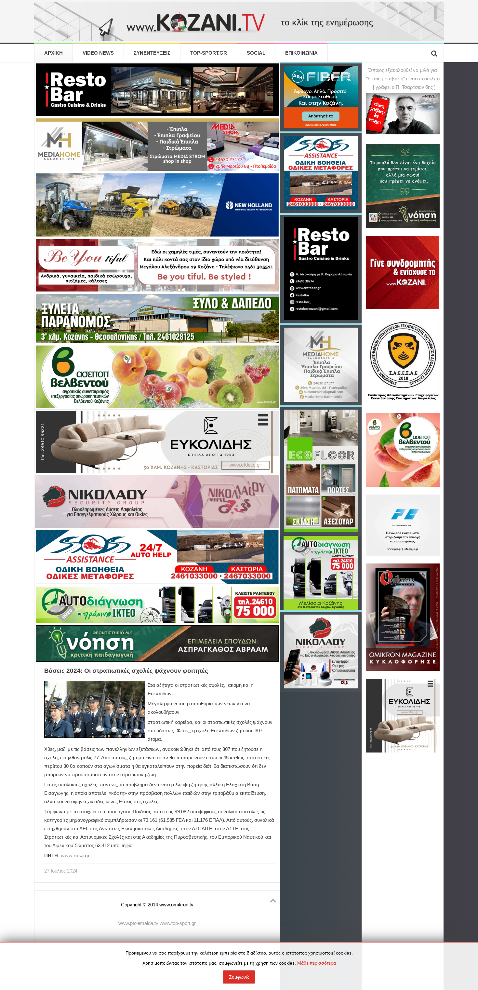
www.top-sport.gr (178, 923)
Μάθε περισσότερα (316, 963)
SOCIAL (256, 53)
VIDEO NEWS (98, 53)
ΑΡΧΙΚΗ (53, 53)
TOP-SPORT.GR (208, 53)
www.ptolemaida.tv (138, 923)
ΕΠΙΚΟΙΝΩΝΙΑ (301, 53)
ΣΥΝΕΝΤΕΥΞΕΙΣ (152, 53)
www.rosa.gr (75, 855)
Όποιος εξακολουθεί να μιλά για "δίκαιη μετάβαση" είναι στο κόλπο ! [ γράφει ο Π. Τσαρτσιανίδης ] (403, 79)
